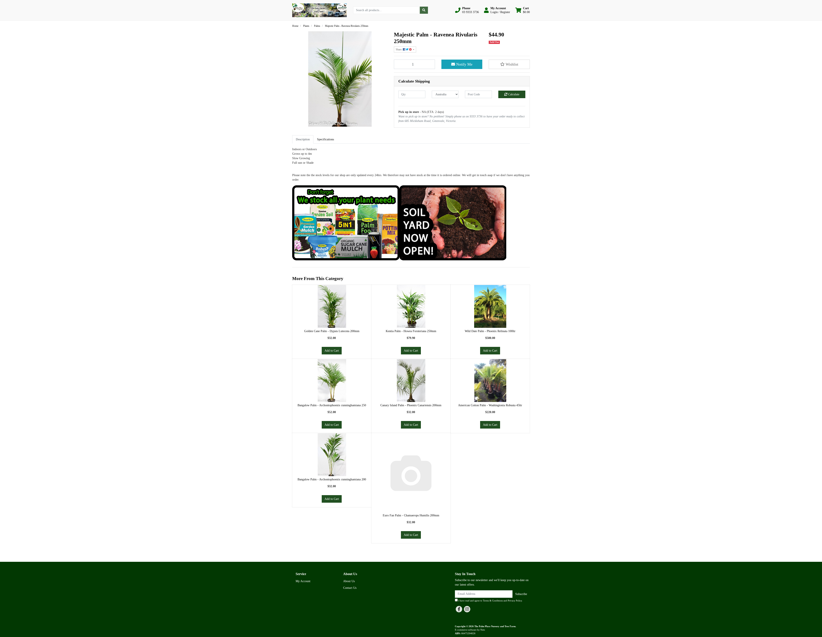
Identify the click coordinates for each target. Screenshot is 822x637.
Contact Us (349, 587)
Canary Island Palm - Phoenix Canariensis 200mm (410, 405)
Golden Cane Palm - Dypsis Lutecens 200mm (331, 331)
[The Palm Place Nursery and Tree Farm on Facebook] (459, 609)
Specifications (325, 139)
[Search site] (424, 10)
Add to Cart (332, 350)
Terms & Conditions (493, 600)
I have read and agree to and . (490, 600)
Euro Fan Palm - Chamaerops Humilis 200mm (411, 515)
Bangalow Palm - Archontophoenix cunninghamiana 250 (332, 405)
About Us (349, 581)
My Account (303, 581)
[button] (467, 10)
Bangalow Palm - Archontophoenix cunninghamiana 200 (332, 479)
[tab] (302, 139)
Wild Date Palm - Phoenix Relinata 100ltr (490, 331)
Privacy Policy (515, 600)
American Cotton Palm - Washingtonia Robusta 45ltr (490, 405)
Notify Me (463, 64)
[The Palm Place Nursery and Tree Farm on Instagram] (467, 609)
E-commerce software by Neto (470, 629)
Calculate (513, 94)
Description (303, 139)
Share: (399, 49)
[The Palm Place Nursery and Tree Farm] (319, 10)
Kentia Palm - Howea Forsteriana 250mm (411, 331)
